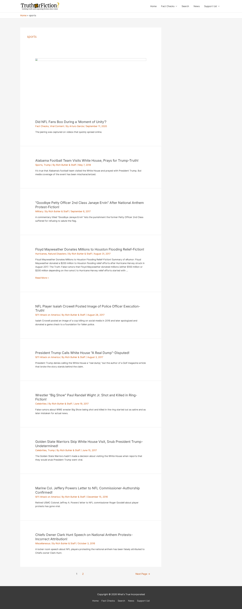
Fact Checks (167, 6)
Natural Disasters (57, 253)
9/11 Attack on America (47, 315)
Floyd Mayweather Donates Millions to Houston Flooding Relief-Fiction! (89, 249)
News (197, 6)
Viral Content (57, 126)
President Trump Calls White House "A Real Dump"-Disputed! (82, 353)
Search (185, 6)
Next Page (142, 573)
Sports (38, 165)
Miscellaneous (42, 543)
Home (153, 6)
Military (39, 211)
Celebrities (41, 403)
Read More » (42, 277)
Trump (47, 165)
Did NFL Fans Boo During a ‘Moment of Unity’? (70, 122)
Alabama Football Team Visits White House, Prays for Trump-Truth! (86, 160)
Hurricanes (41, 253)
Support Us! (210, 6)
